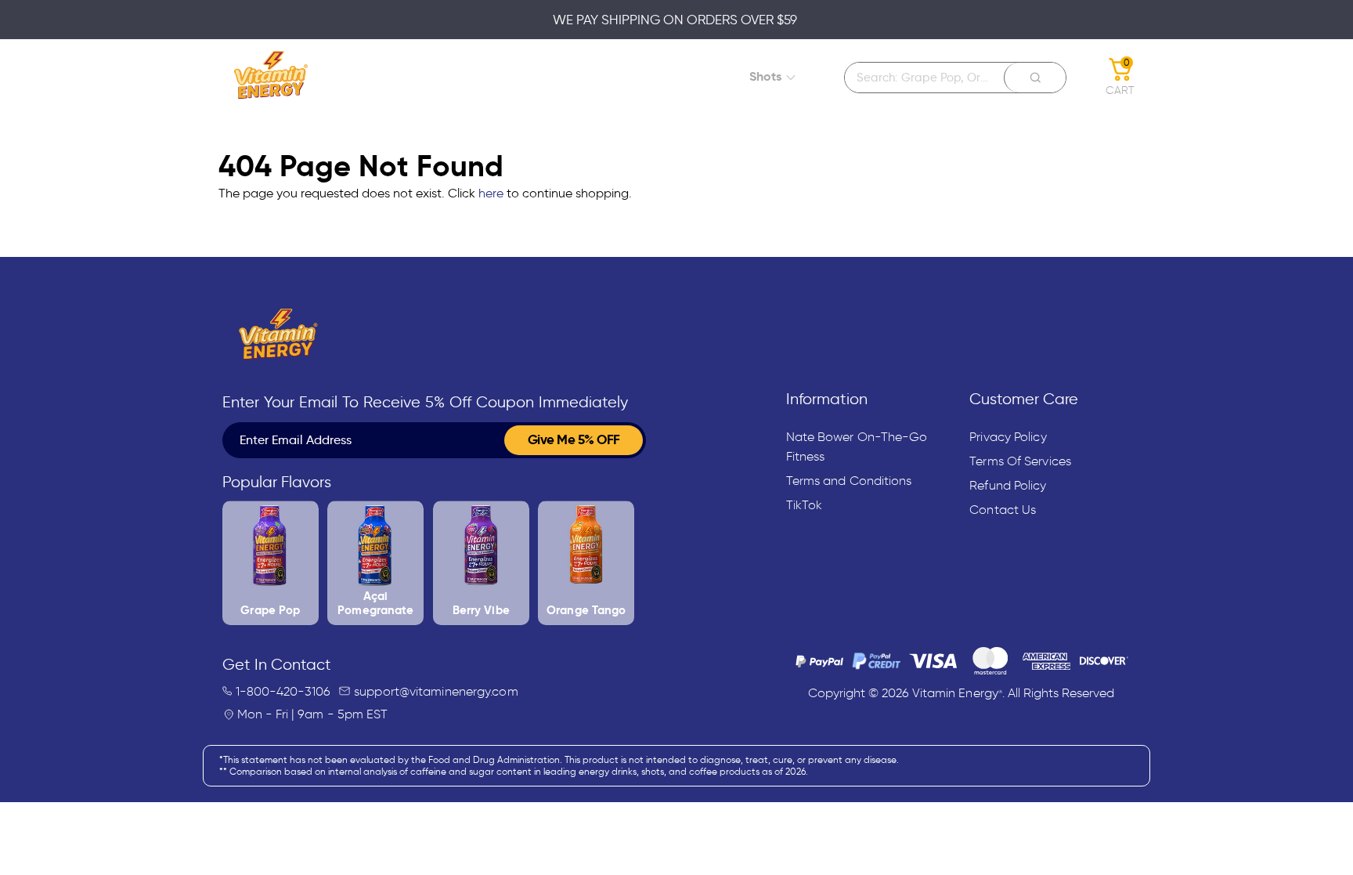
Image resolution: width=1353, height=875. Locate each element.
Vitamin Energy (957, 692)
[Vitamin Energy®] (271, 77)
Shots (765, 76)
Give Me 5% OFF (574, 439)
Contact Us (1002, 509)
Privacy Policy (1007, 436)
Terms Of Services (1020, 461)
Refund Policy (1007, 485)
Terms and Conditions (849, 480)
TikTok (804, 504)
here (490, 193)
